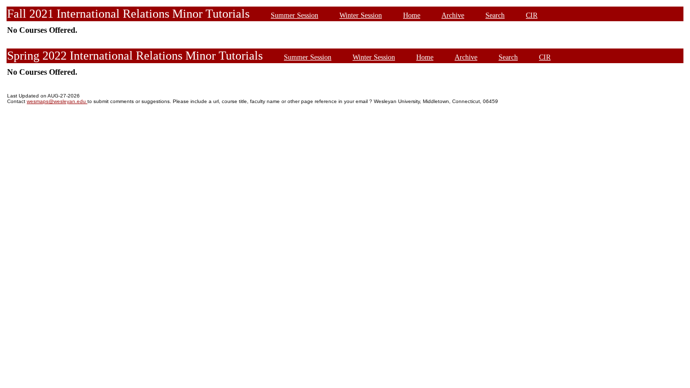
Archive (452, 15)
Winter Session (360, 15)
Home (411, 15)
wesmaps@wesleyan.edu (57, 101)
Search (495, 15)
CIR (531, 15)
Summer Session (294, 15)
